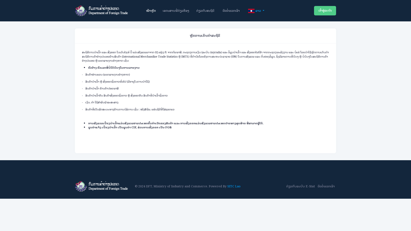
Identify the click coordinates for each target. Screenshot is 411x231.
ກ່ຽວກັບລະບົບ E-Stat (300, 186)
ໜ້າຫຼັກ (151, 10)
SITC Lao (233, 186)
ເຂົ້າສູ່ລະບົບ (325, 10)
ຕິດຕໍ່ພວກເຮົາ (231, 10)
